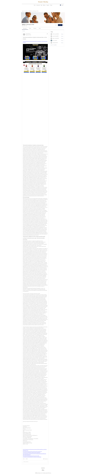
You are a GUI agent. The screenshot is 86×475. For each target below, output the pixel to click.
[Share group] (63, 25)
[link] (25, 28)
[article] (35, 248)
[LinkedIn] (43, 470)
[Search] (55, 25)
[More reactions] (26, 458)
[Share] (47, 33)
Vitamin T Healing (43, 2)
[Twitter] (42, 470)
